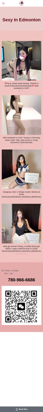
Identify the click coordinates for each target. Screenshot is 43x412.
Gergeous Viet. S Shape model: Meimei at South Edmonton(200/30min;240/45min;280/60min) (21, 194)
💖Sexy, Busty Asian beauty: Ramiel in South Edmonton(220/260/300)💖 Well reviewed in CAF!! (21, 85)
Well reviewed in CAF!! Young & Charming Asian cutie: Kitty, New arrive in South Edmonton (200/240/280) (21, 140)
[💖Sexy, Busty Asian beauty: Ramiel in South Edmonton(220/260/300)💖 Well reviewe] (21, 61)
